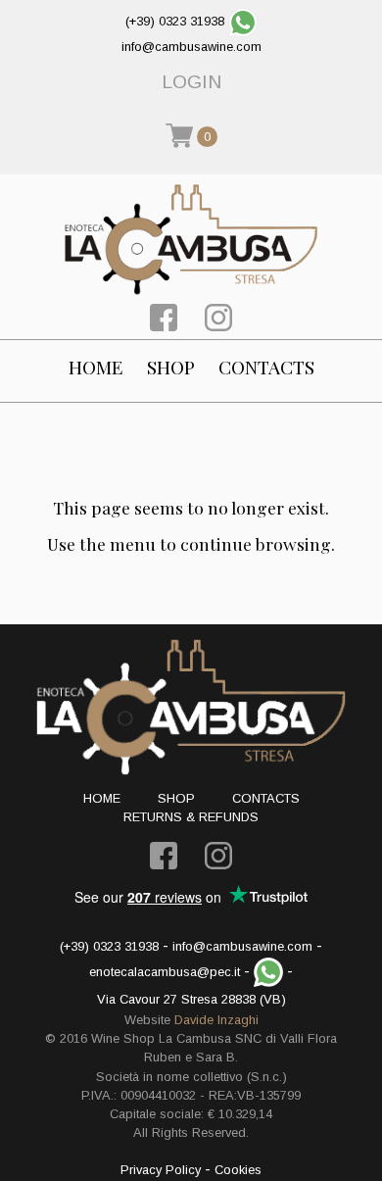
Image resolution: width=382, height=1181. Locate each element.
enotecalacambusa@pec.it (164, 971)
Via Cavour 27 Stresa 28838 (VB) (191, 999)
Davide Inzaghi (216, 1019)
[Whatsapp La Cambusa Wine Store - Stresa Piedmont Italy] (243, 21)
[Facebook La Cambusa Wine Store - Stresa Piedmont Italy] (163, 316)
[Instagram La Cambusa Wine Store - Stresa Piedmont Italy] (218, 316)
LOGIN (191, 82)
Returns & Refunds (191, 817)
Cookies (238, 1169)
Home (96, 367)
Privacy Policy (160, 1169)
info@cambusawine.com (191, 46)
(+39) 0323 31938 (174, 21)
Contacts (266, 367)
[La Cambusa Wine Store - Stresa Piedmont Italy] (191, 239)
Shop (171, 367)
